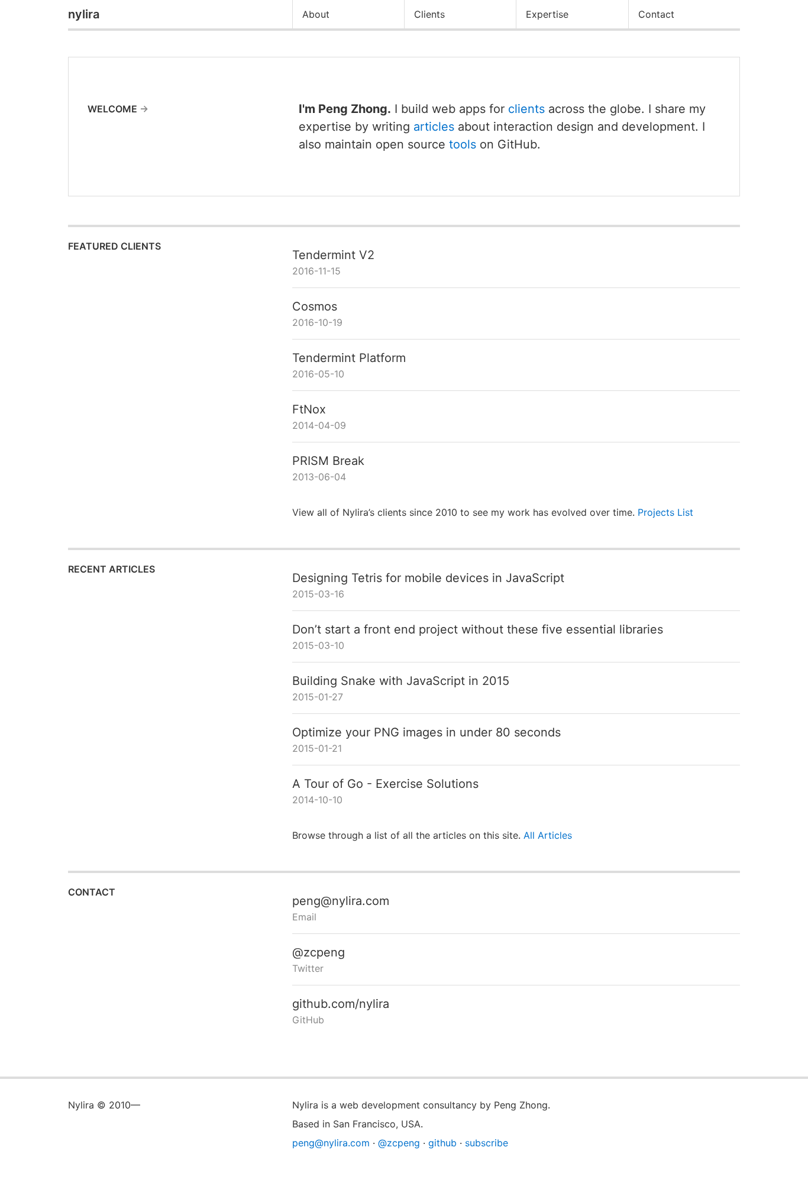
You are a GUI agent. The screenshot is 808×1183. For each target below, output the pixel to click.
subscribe (486, 1143)
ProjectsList (665, 512)
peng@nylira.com (331, 1143)
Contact (91, 892)
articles (433, 126)
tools (462, 144)
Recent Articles (111, 569)
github (442, 1143)
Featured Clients (114, 246)
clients (526, 109)
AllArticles (547, 835)
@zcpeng (399, 1143)
